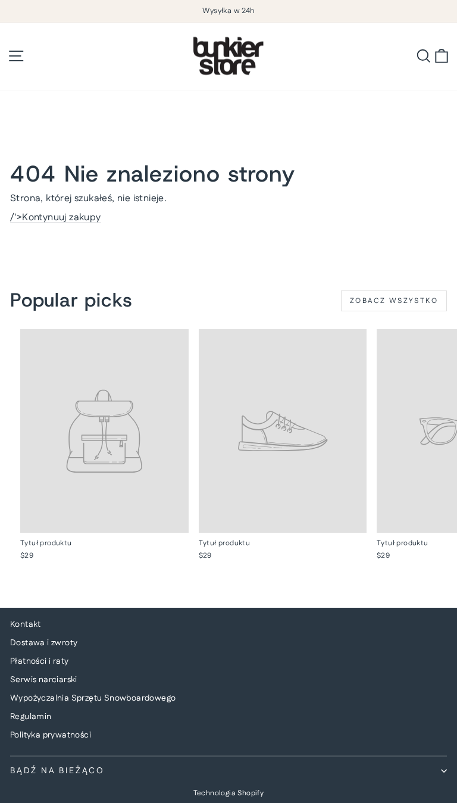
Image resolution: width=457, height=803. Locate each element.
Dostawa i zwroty (43, 643)
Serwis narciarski (43, 680)
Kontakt (25, 624)
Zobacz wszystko (394, 301)
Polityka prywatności (50, 735)
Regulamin (31, 717)
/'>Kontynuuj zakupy (55, 217)
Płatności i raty (39, 661)
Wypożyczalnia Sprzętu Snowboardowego (93, 698)
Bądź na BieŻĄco (57, 771)
